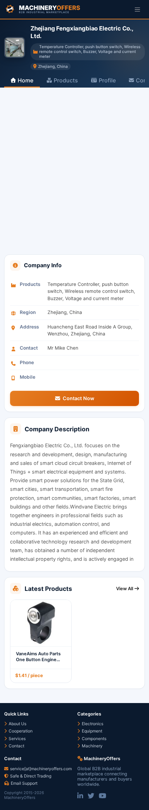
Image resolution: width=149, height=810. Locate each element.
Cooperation (20, 731)
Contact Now (78, 398)
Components (93, 738)
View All (124, 588)
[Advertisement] (74, 176)
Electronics (92, 723)
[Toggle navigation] (137, 9)
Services (17, 738)
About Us (17, 723)
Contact (16, 745)
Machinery (92, 745)
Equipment (91, 731)
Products (66, 80)
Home (25, 80)
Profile (107, 80)
